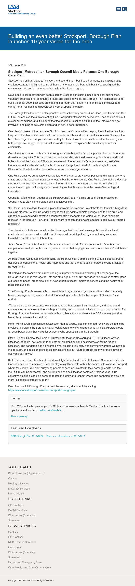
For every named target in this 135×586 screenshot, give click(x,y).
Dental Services (17, 510)
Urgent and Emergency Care (25, 562)
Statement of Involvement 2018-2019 (65, 436)
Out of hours (15, 547)
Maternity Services (19, 488)
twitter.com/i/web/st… (52, 410)
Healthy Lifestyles (18, 483)
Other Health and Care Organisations (30, 567)
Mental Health (16, 493)
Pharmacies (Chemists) (22, 515)
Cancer (12, 478)
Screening (14, 520)
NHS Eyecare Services (21, 542)
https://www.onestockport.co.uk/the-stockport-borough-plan (42, 390)
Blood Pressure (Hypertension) (26, 473)
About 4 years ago (19, 416)
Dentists (13, 532)
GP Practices (16, 505)
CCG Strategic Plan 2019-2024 (27, 436)
